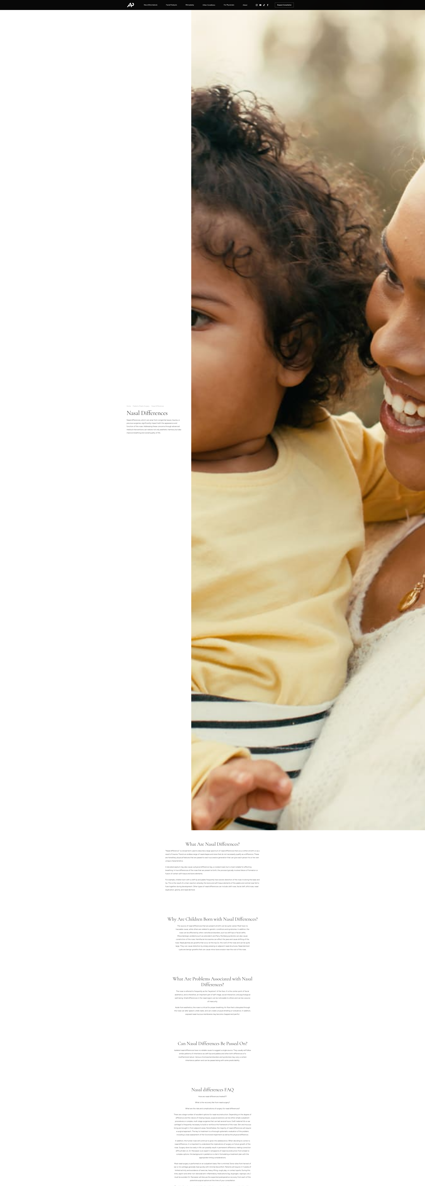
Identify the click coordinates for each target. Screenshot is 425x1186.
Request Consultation (284, 5)
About (245, 5)
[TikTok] (264, 5)
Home (129, 406)
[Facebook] (268, 5)
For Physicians (229, 5)
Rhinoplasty (190, 5)
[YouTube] (260, 5)
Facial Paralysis (171, 5)
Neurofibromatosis (150, 5)
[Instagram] (257, 5)
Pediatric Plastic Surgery (141, 406)
